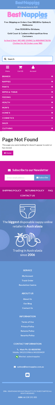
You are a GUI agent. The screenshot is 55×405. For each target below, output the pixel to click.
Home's (6, 113)
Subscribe (43, 177)
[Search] (5, 59)
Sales (5, 123)
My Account (27, 276)
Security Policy (27, 335)
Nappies (6, 81)
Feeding (6, 97)
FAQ (50, 190)
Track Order (27, 280)
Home (8, 153)
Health (6, 102)
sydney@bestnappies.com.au (30, 367)
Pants (5, 87)
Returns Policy (34, 190)
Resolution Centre (27, 285)
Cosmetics (8, 118)
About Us (27, 299)
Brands (6, 76)
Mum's (5, 107)
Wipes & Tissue (9, 92)
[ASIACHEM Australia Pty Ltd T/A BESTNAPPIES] (27, 15)
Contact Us (27, 195)
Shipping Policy (11, 190)
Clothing (7, 128)
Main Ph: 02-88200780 (29, 349)
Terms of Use (27, 322)
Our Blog (27, 303)
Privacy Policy (27, 326)
